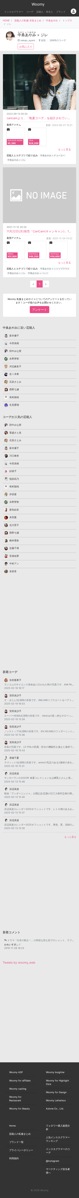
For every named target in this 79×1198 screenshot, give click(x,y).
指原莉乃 (14, 479)
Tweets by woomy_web (19, 962)
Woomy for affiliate (19, 1080)
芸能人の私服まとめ (20, 1133)
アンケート (39, 309)
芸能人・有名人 (44, 11)
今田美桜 (14, 343)
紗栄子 (13, 471)
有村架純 (14, 397)
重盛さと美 (15, 432)
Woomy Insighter (55, 1072)
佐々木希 (14, 374)
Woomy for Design (56, 1092)
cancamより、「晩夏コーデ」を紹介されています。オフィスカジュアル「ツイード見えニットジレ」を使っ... (39, 118)
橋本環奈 (14, 540)
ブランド (61, 11)
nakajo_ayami (27, 40)
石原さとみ (15, 381)
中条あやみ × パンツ (38, 273)
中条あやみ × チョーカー (52, 155)
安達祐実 (14, 556)
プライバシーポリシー (21, 1150)
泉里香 (13, 571)
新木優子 (14, 335)
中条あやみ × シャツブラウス (54, 268)
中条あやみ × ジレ (17, 159)
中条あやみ (52, 20)
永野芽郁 (14, 358)
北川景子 (14, 525)
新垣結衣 (14, 509)
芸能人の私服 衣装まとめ (27, 20)
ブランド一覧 (16, 1142)
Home (12, 1125)
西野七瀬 (14, 389)
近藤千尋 (14, 548)
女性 (43, 40)
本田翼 (13, 517)
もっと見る (64, 149)
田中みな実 (15, 351)
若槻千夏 (14, 757)
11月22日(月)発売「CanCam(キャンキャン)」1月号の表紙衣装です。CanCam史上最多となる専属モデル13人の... (39, 231)
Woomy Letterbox (56, 1100)
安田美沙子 (15, 695)
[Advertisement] (39, 621)
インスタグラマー (13, 11)
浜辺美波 (14, 773)
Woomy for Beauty (19, 1108)
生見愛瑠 (14, 404)
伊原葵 (13, 494)
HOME (6, 20)
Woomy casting (17, 1088)
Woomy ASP (16, 1072)
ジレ (44, 35)
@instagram (52, 1161)
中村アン (14, 563)
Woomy (38, 4)
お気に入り (25, 46)
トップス (67, 20)
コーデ (29, 11)
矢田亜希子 (15, 680)
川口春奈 (14, 455)
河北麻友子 (15, 366)
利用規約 (14, 1158)
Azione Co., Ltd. (55, 1108)
